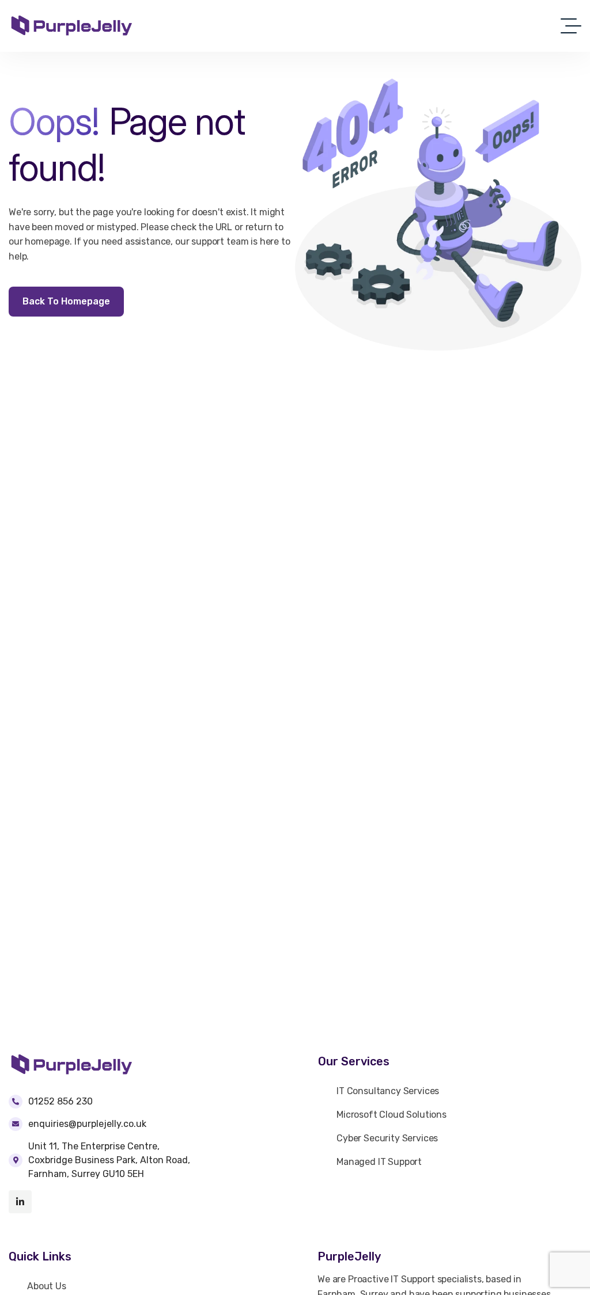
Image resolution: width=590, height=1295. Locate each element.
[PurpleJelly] (71, 26)
